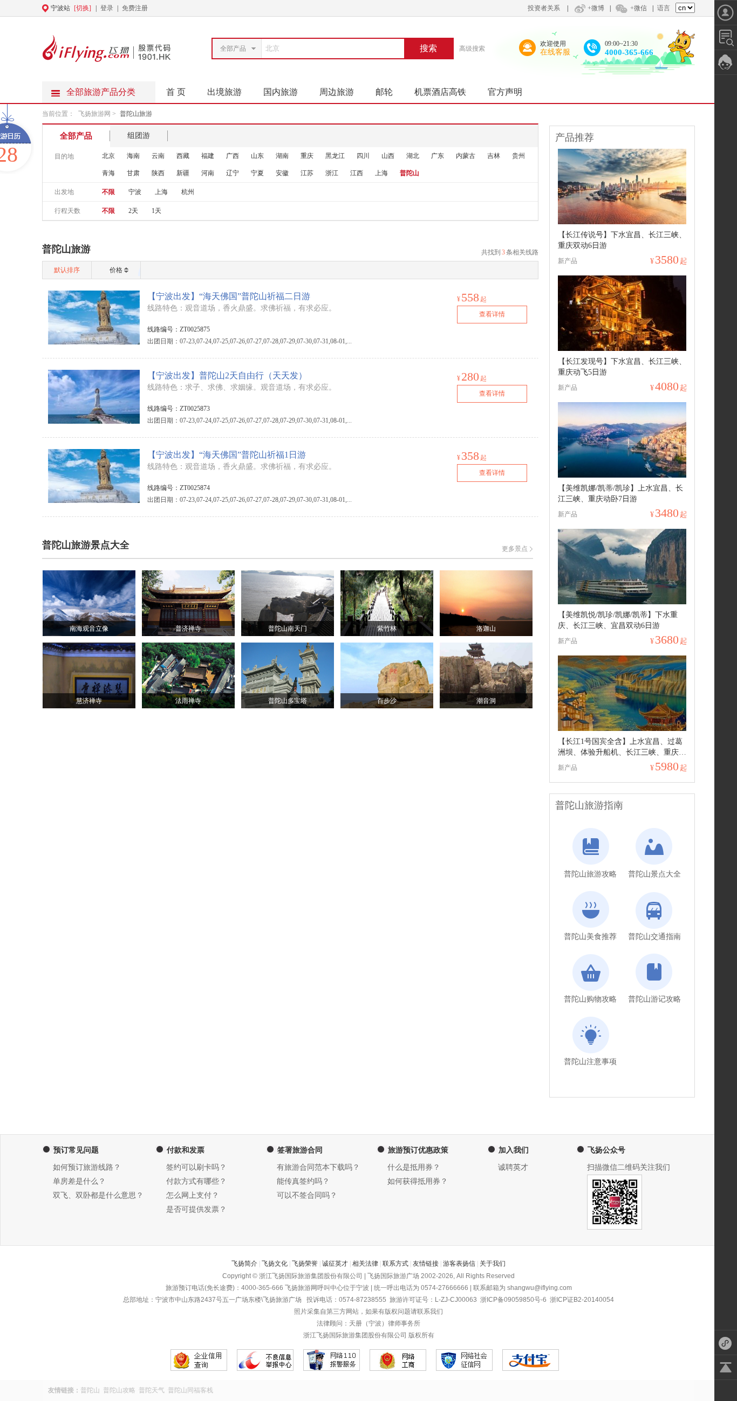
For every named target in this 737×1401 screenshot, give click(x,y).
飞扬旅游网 (94, 114)
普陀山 (409, 173)
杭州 (187, 192)
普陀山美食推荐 (590, 937)
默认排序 (67, 270)
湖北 (412, 156)
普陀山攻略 (119, 1390)
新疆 (182, 173)
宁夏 (257, 173)
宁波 (134, 192)
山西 (387, 156)
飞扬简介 (244, 1263)
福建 (207, 156)
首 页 (176, 91)
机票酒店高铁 (440, 91)
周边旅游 (336, 91)
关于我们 (493, 1263)
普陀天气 (152, 1390)
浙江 (331, 173)
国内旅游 (280, 91)
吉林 (493, 156)
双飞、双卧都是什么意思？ (98, 1195)
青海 (108, 173)
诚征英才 (335, 1263)
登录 (106, 8)
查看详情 (492, 314)
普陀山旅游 (136, 114)
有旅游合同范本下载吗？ (318, 1167)
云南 (158, 156)
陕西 (158, 173)
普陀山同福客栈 (190, 1390)
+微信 (638, 8)
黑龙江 (335, 156)
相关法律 (365, 1263)
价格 (116, 270)
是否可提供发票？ (196, 1209)
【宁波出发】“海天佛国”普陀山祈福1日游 (226, 454)
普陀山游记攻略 (654, 999)
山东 (257, 156)
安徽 (282, 173)
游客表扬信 (459, 1263)
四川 (363, 156)
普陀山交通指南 (654, 937)
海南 (133, 156)
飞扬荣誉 (305, 1263)
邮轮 (384, 91)
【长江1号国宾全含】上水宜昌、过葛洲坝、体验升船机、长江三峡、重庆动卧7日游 (622, 747)
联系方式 (395, 1263)
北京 (108, 156)
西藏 (182, 156)
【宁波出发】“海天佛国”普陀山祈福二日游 (228, 296)
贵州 (518, 156)
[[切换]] (342, 8)
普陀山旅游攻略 (590, 874)
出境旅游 (224, 91)
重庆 (307, 156)
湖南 (282, 156)
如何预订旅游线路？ (87, 1167)
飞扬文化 (275, 1263)
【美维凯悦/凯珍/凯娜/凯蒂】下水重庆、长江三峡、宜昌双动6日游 (618, 620)
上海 (381, 173)
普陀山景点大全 (654, 874)
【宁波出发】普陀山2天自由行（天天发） (227, 375)
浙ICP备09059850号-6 (513, 1299)
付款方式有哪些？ (196, 1181)
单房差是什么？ (79, 1181)
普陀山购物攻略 (590, 999)
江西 (356, 173)
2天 (133, 211)
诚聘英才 (513, 1167)
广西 (232, 156)
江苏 (307, 173)
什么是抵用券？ (413, 1167)
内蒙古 (465, 156)
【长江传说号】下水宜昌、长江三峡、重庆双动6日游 (622, 240)
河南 (207, 173)
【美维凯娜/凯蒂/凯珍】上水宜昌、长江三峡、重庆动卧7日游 (620, 493)
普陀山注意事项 (590, 1062)
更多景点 (515, 549)
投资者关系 (544, 8)
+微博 (596, 8)
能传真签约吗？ (303, 1181)
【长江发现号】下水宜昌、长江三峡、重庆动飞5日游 (622, 366)
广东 (437, 156)
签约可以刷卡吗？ (196, 1167)
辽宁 (232, 173)
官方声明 (505, 91)
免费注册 (135, 8)
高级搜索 (472, 48)
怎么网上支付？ (192, 1195)
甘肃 (133, 173)
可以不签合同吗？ (307, 1195)
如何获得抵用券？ (417, 1181)
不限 (108, 192)
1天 (156, 211)
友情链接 (426, 1263)
